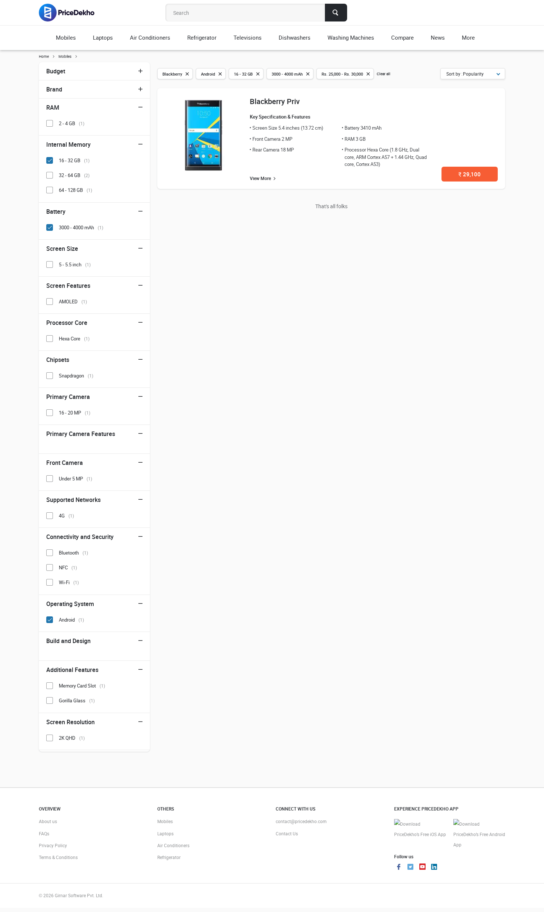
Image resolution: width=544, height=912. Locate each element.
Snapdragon (76, 375)
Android (71, 619)
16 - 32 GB (74, 160)
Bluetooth (73, 552)
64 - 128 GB (75, 190)
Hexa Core (74, 338)
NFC (68, 567)
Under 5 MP (75, 478)
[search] (336, 12)
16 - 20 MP (74, 412)
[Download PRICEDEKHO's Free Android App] (479, 834)
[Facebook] (398, 867)
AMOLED (73, 301)
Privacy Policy (53, 845)
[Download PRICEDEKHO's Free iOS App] (420, 829)
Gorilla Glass (77, 700)
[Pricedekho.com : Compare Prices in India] (71, 12)
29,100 (470, 174)
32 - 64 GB (74, 175)
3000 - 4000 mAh (81, 227)
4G (66, 515)
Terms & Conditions (58, 857)
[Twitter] (410, 867)
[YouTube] (422, 867)
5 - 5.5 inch (75, 264)
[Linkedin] (434, 867)
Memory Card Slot (82, 685)
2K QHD (72, 738)
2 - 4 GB (71, 123)
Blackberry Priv (275, 101)
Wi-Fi (69, 582)
